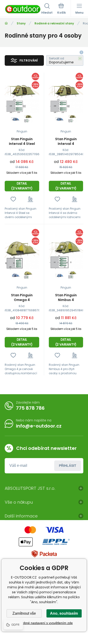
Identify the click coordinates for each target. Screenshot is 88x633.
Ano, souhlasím (64, 613)
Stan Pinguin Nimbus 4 (66, 297)
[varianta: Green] (28, 119)
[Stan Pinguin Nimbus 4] (66, 255)
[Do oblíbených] (13, 199)
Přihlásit (67, 465)
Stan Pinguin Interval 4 (66, 141)
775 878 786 (30, 408)
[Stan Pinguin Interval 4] (66, 99)
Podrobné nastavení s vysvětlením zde (44, 623)
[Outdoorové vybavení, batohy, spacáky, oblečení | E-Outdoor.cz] (6, 23)
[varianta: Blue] (15, 119)
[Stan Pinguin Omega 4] (22, 255)
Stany (21, 23)
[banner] (23, 9)
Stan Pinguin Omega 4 (22, 297)
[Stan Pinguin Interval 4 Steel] (22, 99)
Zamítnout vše (24, 613)
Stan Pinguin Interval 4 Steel (22, 141)
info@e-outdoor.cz (38, 426)
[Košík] (61, 9)
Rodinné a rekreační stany (54, 23)
